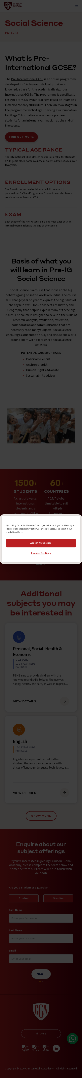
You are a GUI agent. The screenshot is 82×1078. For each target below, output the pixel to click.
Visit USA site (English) (41, 556)
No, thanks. (41, 548)
